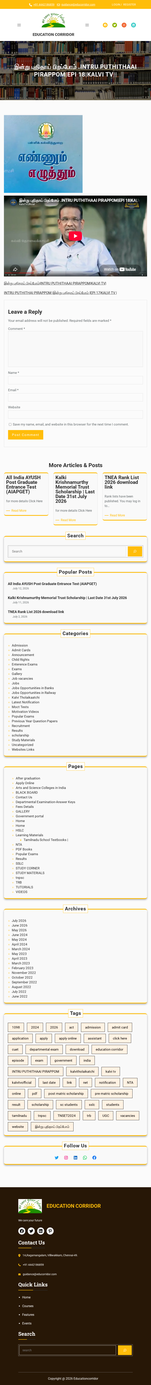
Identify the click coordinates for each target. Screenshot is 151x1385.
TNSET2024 (67, 1116)
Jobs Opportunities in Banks (33, 688)
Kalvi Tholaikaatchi (26, 697)
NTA (19, 844)
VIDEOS (21, 892)
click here (120, 1038)
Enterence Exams (25, 664)
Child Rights (20, 660)
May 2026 (19, 930)
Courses (27, 1306)
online (16, 1094)
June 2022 (20, 996)
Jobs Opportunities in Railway (34, 693)
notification (107, 1082)
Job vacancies (22, 678)
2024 (35, 1027)
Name (13, 373)
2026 (54, 1027)
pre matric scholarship (111, 1094)
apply (44, 1038)
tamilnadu (19, 1116)
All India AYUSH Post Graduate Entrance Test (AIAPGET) (52, 584)
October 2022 (22, 977)
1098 (16, 1027)
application (20, 1038)
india (87, 1060)
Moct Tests (20, 707)
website (18, 1127)
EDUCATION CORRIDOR (53, 34)
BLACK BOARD (27, 792)
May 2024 (19, 940)
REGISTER (129, 4)
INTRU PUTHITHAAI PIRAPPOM (35, 1071)
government (63, 1060)
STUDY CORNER (28, 868)
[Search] (135, 551)
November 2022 (24, 973)
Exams (17, 669)
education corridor (109, 1049)
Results (17, 731)
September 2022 (24, 982)
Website (14, 407)
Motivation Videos (25, 712)
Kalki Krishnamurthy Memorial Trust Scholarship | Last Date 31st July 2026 (67, 598)
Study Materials (23, 740)
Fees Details (25, 807)
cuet (15, 1049)
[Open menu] (19, 25)
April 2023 (19, 958)
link (69, 1082)
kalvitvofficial (21, 1082)
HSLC (20, 830)
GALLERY (23, 811)
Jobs (15, 683)
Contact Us (24, 797)
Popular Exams (23, 716)
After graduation (28, 778)
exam (39, 1060)
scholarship (20, 735)
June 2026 (20, 925)
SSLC (19, 863)
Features (28, 1315)
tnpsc (20, 878)
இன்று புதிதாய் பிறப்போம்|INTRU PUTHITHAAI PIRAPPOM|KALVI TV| (55, 283)
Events (26, 1323)
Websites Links (23, 749)
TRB (19, 882)
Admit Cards (21, 650)
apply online (68, 1038)
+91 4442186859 (43, 4)
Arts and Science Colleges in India (41, 788)
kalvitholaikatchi (82, 1071)
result (16, 1105)
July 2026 (19, 921)
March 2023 (21, 963)
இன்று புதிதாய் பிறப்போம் (52, 1127)
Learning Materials (29, 835)
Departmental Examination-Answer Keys (45, 802)
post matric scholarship (66, 1094)
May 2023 (19, 954)
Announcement (23, 655)
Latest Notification (25, 702)
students (112, 1105)
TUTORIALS (24, 887)
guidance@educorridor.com (78, 4)
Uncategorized (22, 745)
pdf (34, 1094)
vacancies (127, 1116)
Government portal (30, 816)
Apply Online (25, 783)
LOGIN (116, 4)
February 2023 (22, 968)
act (71, 1027)
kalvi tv (111, 1071)
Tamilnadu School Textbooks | (46, 840)
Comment (16, 329)
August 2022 (21, 987)
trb (89, 1116)
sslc (92, 1105)
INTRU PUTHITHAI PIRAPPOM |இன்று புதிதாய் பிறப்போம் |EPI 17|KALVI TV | (60, 293)
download (77, 1049)
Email (13, 390)
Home (20, 821)
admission (93, 1027)
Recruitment (21, 726)
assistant (95, 1038)
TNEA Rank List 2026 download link (36, 612)
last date (49, 1082)
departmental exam (44, 1049)
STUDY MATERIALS (30, 873)
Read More (19, 511)
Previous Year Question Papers (35, 721)
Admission (20, 645)
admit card (120, 1027)
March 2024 (21, 949)
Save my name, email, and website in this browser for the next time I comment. (71, 424)
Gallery (17, 674)
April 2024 (19, 944)
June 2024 (20, 935)
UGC (105, 1116)
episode (18, 1060)
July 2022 (19, 992)
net (85, 1082)
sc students (69, 1105)
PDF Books (24, 849)
